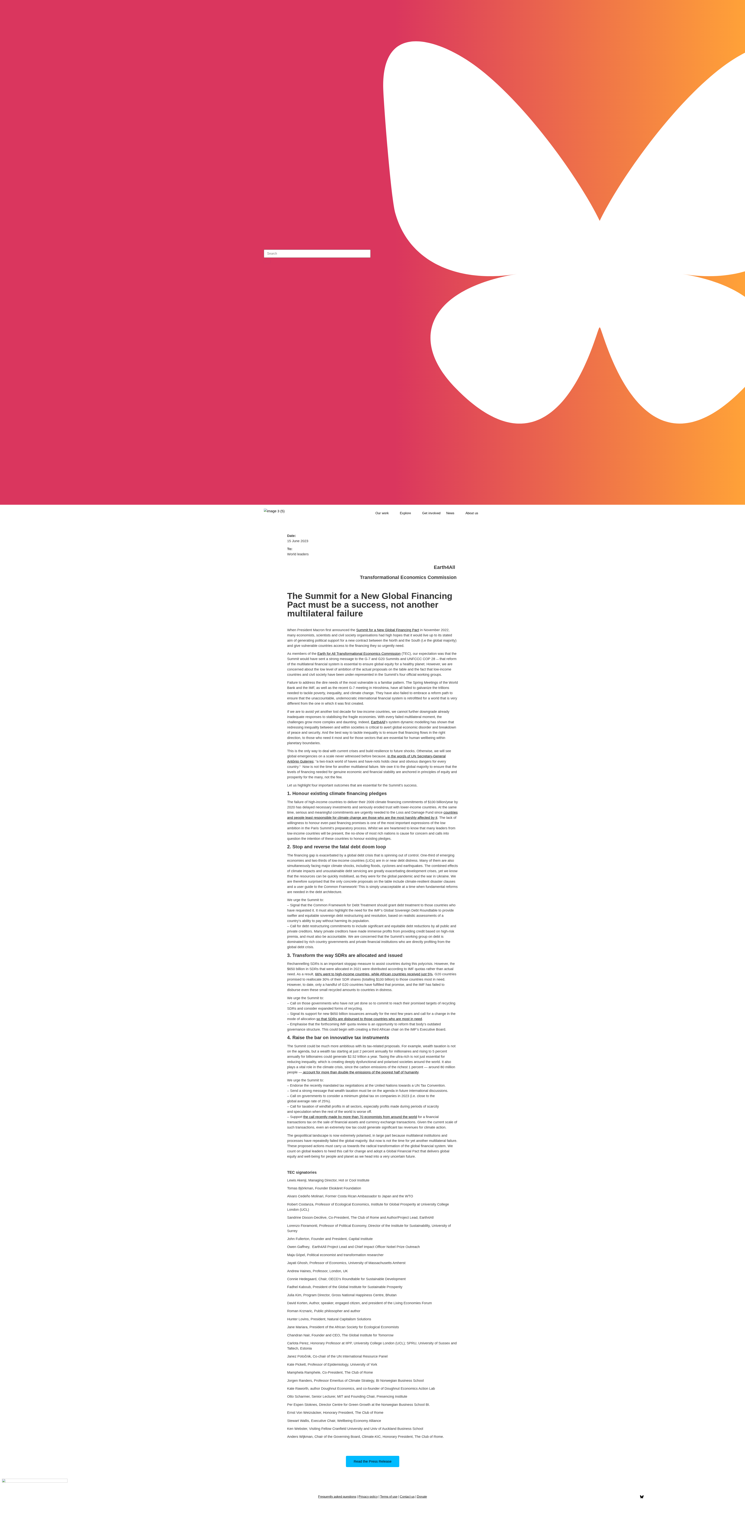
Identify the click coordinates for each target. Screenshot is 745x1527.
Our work (382, 513)
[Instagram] (468, 499)
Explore (405, 513)
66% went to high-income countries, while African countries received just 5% (374, 974)
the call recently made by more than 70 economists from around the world (360, 1117)
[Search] (267, 261)
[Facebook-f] (631, 1497)
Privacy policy (368, 1496)
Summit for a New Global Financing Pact (387, 630)
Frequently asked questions (337, 1496)
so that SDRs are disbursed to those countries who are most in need (369, 1019)
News (450, 513)
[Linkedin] (662, 1497)
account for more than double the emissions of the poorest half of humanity (360, 1072)
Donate (422, 1496)
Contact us (407, 1496)
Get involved (431, 513)
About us (471, 513)
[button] (384, 513)
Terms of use (389, 1496)
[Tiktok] (478, 499)
